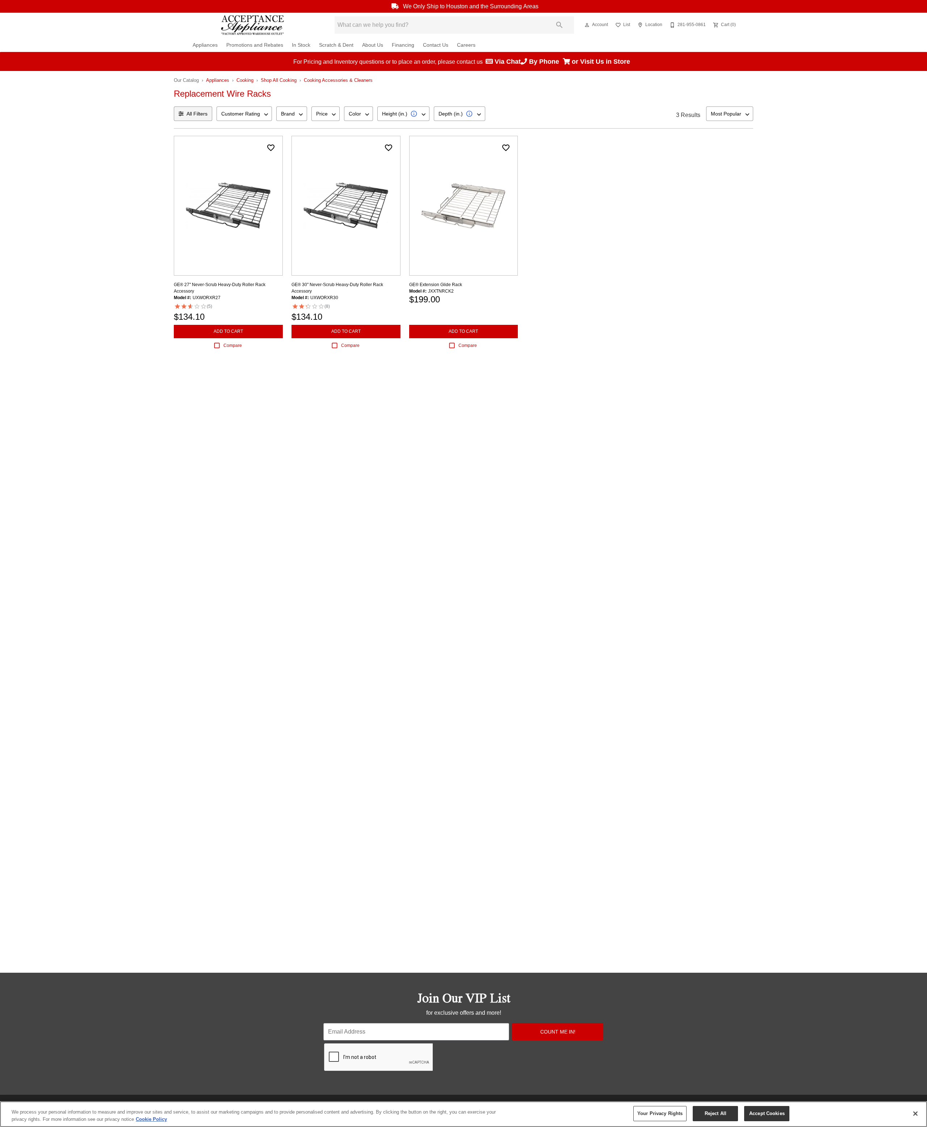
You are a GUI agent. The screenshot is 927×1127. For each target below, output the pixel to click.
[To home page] (253, 25)
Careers (466, 45)
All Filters (196, 114)
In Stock (301, 45)
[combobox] (244, 113)
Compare (232, 345)
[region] (463, 1114)
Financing (403, 45)
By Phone (545, 61)
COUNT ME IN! (557, 1032)
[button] (587, 25)
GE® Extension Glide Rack (435, 284)
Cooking (244, 80)
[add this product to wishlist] (271, 147)
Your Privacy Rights (660, 1113)
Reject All (715, 1113)
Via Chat (507, 61)
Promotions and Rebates (254, 45)
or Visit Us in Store (602, 61)
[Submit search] (559, 25)
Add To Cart (228, 331)
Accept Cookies (767, 1113)
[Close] (915, 1114)
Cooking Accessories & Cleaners (338, 80)
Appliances (205, 45)
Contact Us (435, 45)
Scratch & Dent (336, 45)
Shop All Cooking (279, 80)
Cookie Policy (151, 1119)
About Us (372, 45)
